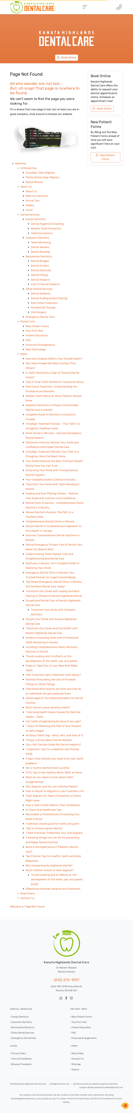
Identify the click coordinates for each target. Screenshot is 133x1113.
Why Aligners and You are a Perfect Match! (52, 786)
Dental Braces (34, 182)
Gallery (30, 205)
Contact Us (27, 898)
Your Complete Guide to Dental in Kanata (50, 479)
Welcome (20, 163)
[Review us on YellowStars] (60, 998)
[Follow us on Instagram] (71, 998)
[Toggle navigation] (85, 7)
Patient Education (37, 335)
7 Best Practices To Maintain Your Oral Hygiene (54, 832)
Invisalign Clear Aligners (40, 172)
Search (75, 1069)
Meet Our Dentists (37, 195)
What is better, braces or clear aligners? (50, 870)
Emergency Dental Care (40, 316)
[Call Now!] (119, 7)
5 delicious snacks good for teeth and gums (52, 823)
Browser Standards (21, 1064)
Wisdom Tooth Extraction (46, 228)
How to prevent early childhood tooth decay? (53, 674)
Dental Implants (40, 279)
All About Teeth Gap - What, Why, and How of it (54, 735)
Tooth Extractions (42, 233)
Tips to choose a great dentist (44, 828)
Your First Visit (34, 330)
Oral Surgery (38, 312)
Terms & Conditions (21, 1058)
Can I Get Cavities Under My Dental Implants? (53, 744)
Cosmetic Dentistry (37, 237)
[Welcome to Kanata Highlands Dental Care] (66, 24)
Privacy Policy (18, 1053)
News (23, 354)
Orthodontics (28, 168)
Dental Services (30, 214)
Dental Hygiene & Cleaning (47, 223)
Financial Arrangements (40, 344)
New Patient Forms (37, 326)
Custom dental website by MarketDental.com (101, 1087)
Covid (29, 210)
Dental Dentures (41, 270)
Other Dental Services (39, 288)
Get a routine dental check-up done (47, 767)
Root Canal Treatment (44, 303)
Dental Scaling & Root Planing (49, 298)
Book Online (68, 57)
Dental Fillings (39, 275)
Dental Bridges (40, 261)
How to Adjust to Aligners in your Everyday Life (55, 791)
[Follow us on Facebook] (66, 998)
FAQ (28, 340)
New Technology (36, 349)
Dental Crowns (40, 265)
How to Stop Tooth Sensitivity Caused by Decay (55, 381)
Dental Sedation (41, 293)
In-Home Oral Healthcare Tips (43, 809)
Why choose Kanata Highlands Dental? (49, 865)
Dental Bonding (40, 251)
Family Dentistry (36, 219)
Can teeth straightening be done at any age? (53, 721)
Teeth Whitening (41, 242)
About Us (26, 186)
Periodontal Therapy (43, 307)
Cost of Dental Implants (45, 284)
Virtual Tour (33, 200)
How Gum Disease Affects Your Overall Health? (54, 358)
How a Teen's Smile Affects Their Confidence (53, 805)
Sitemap (76, 1064)
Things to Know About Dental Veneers (49, 740)
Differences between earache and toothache (53, 888)
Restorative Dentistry (39, 256)
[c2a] (125, 1106)
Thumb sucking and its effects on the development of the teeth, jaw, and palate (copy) (56, 879)
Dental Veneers (40, 247)
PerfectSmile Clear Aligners (42, 177)
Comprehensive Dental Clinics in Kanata (50, 521)
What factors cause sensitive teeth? (48, 707)
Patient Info (27, 321)
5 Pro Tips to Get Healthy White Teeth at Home (54, 772)
